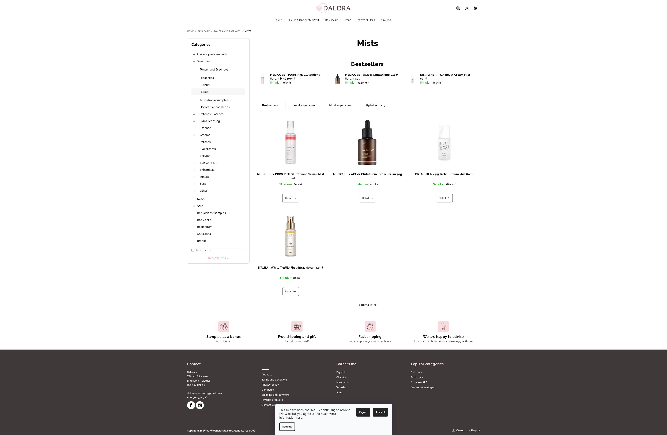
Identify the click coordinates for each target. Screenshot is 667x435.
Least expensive (304, 105)
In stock (203, 250)
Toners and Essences (214, 69)
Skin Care (203, 61)
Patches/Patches (212, 114)
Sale (200, 206)
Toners (205, 85)
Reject (363, 412)
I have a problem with (212, 54)
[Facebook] (191, 405)
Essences (207, 78)
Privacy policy (270, 384)
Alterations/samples (214, 100)
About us (267, 374)
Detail (288, 198)
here (299, 417)
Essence (205, 128)
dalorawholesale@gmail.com (204, 393)
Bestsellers (204, 227)
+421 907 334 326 (197, 397)
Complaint (268, 389)
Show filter (217, 258)
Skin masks (207, 169)
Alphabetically (375, 105)
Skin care (416, 372)
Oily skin (341, 377)
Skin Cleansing (210, 121)
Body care (204, 220)
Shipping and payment (275, 394)
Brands (202, 240)
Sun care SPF (419, 382)
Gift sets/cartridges (423, 387)
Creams (205, 135)
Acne (339, 392)
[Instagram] (200, 405)
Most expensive (340, 105)
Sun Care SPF (209, 162)
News (201, 199)
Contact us (268, 404)
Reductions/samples (211, 213)
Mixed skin (342, 382)
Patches (205, 142)
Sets (203, 183)
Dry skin (341, 372)
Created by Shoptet (468, 430)
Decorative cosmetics (215, 107)
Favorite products (272, 399)
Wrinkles (341, 387)
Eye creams (208, 149)
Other (204, 190)
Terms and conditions (275, 379)
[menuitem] (279, 20)
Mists (205, 91)
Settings (287, 426)
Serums (205, 156)
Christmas (204, 234)
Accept (380, 412)
